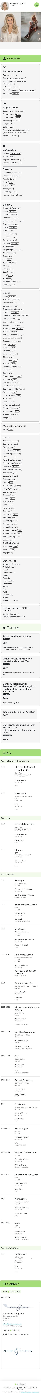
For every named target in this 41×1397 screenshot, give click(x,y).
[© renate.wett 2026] (10, 27)
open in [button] (4, 1291)
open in (7, 1330)
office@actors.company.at (12, 1324)
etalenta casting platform (30, 1392)
